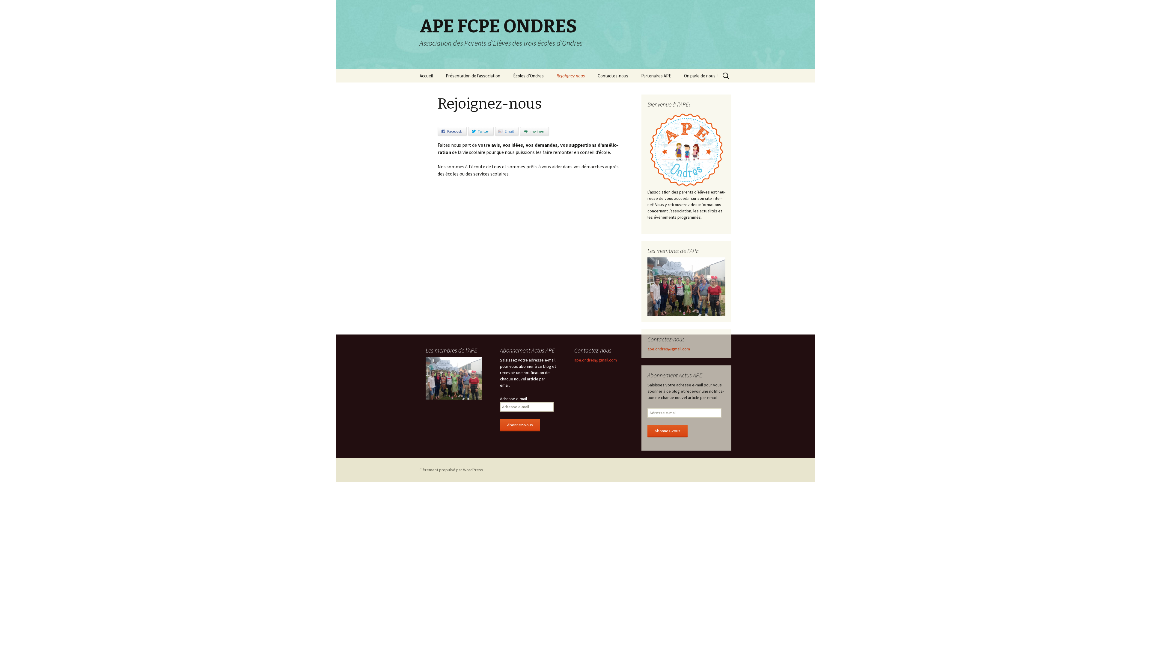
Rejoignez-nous (571, 76)
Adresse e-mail (513, 398)
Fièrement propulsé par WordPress (451, 469)
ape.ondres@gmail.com (668, 349)
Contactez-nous (613, 76)
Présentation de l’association (473, 76)
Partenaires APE (656, 76)
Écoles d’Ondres (528, 76)
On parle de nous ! (701, 76)
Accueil (426, 76)
